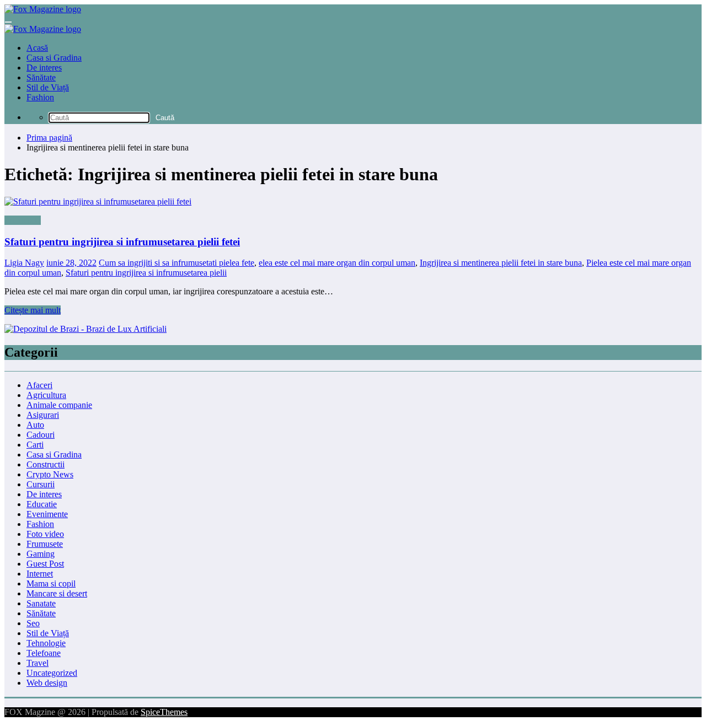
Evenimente (47, 514)
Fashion (40, 97)
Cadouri (40, 434)
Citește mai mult (32, 310)
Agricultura (46, 395)
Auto (35, 424)
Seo (33, 623)
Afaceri (39, 385)
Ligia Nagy (24, 262)
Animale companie (59, 405)
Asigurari (42, 415)
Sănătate (41, 77)
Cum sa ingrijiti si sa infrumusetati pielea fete (176, 262)
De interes (44, 67)
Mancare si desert (56, 593)
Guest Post (45, 563)
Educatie (41, 504)
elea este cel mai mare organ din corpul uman (337, 262)
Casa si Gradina (54, 57)
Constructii (45, 464)
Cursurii (40, 484)
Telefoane (43, 653)
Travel (37, 663)
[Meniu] (8, 22)
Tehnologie (46, 643)
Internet (39, 573)
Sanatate (41, 603)
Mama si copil (51, 583)
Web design (46, 682)
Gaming (40, 553)
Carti (35, 444)
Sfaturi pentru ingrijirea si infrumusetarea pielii (146, 272)
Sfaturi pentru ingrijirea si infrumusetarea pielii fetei (122, 242)
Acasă (37, 47)
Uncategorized (51, 672)
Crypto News (49, 474)
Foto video (45, 534)
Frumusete (22, 220)
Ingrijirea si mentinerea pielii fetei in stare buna (501, 262)
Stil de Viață (47, 87)
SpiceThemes (164, 712)
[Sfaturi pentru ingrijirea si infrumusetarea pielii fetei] (353, 202)
